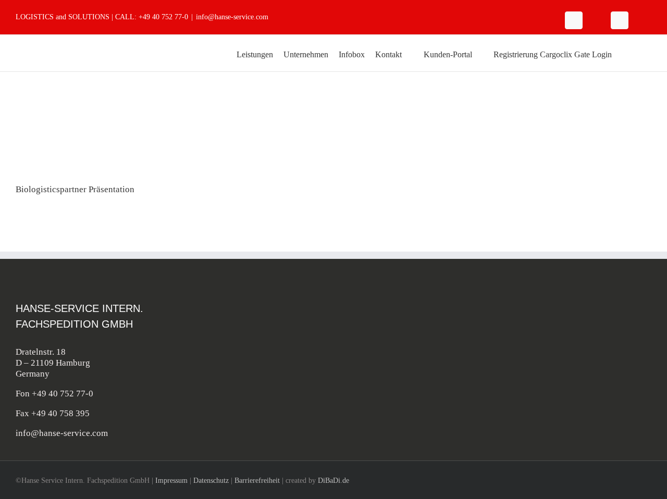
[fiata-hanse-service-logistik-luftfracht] (539, 351)
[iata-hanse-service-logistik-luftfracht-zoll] (539, 308)
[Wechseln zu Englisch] (627, 53)
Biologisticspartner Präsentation (75, 189)
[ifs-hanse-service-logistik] (539, 394)
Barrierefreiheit (257, 480)
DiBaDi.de (333, 480)
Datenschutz (211, 480)
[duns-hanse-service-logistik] (616, 394)
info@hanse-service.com (232, 17)
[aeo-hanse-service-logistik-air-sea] (616, 308)
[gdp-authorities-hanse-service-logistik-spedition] (616, 351)
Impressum (171, 480)
